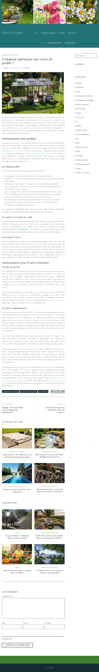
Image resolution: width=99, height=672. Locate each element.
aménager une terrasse (14, 151)
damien (6, 68)
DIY (36, 33)
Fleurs (62, 33)
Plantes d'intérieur (81, 160)
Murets (77, 151)
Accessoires (79, 87)
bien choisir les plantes (41, 153)
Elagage (78, 126)
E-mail (25, 623)
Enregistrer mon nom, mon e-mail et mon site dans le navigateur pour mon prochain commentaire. (33, 638)
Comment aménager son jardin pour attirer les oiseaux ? (55, 410)
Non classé (79, 156)
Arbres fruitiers (54, 43)
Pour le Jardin (49, 668)
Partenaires (70, 43)
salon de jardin (26, 349)
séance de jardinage (18, 229)
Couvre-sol (79, 117)
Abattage (78, 83)
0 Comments (25, 68)
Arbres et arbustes (82, 104)
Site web (47, 623)
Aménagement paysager (10, 55)
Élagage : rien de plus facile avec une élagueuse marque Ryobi (12, 410)
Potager (71, 33)
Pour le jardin (12, 33)
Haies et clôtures (81, 147)
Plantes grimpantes (82, 164)
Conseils (17, 533)
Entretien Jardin (48, 33)
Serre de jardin (43, 391)
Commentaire (7, 596)
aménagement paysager (10, 391)
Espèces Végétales (82, 134)
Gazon (77, 143)
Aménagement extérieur (49, 533)
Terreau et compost (82, 173)
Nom (4, 623)
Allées (77, 92)
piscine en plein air (54, 300)
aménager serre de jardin (28, 391)
